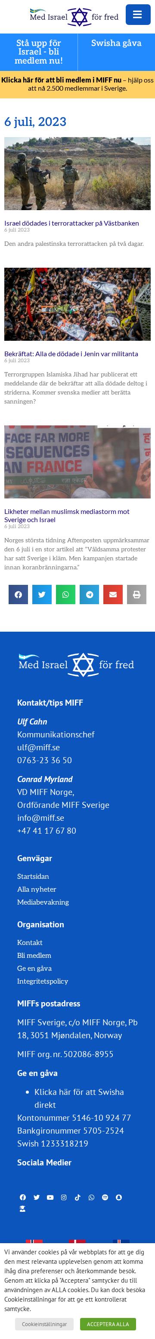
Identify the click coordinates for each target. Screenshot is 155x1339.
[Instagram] (64, 1197)
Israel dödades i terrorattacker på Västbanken (71, 223)
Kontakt (30, 943)
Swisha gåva (116, 43)
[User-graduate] (22, 1208)
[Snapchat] (118, 1197)
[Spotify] (105, 1197)
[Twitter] (36, 1197)
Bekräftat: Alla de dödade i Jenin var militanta (71, 353)
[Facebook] (22, 1197)
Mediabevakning (43, 903)
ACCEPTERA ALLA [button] (108, 1324)
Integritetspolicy (42, 982)
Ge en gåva (34, 969)
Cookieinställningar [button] (44, 1324)
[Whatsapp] (91, 1197)
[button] (18, 594)
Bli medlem (34, 956)
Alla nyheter (36, 890)
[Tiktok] (78, 1197)
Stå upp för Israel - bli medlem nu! (39, 52)
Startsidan (33, 877)
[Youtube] (50, 1197)
